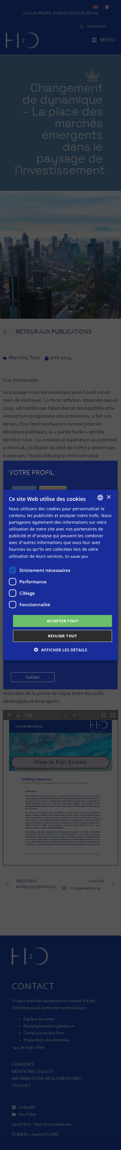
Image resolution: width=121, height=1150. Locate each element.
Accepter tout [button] (62, 620)
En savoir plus (76, 557)
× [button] (108, 497)
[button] (60, 649)
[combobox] (100, 497)
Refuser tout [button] (62, 636)
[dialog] (60, 575)
